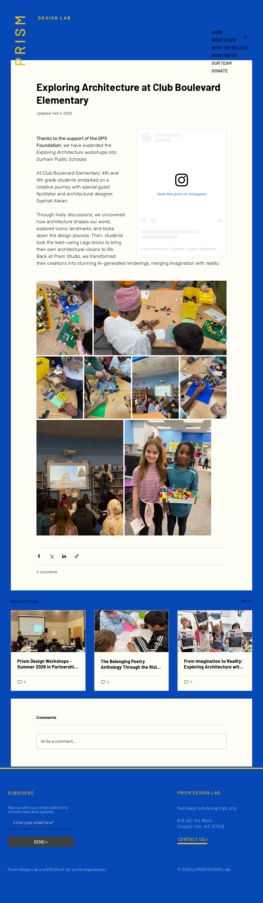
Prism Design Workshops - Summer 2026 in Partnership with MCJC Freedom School (47, 664)
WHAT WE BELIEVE (230, 47)
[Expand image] (64, 318)
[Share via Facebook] (38, 556)
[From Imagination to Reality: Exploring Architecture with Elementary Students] (215, 631)
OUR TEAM (222, 62)
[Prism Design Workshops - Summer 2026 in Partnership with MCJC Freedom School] (48, 631)
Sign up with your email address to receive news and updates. (38, 809)
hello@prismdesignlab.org (207, 808)
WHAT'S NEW (224, 39)
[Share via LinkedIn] (64, 556)
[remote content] (182, 192)
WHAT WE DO (224, 55)
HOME (217, 32)
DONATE (220, 70)
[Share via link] (76, 556)
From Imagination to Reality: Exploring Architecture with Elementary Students (213, 664)
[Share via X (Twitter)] (51, 556)
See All (246, 601)
